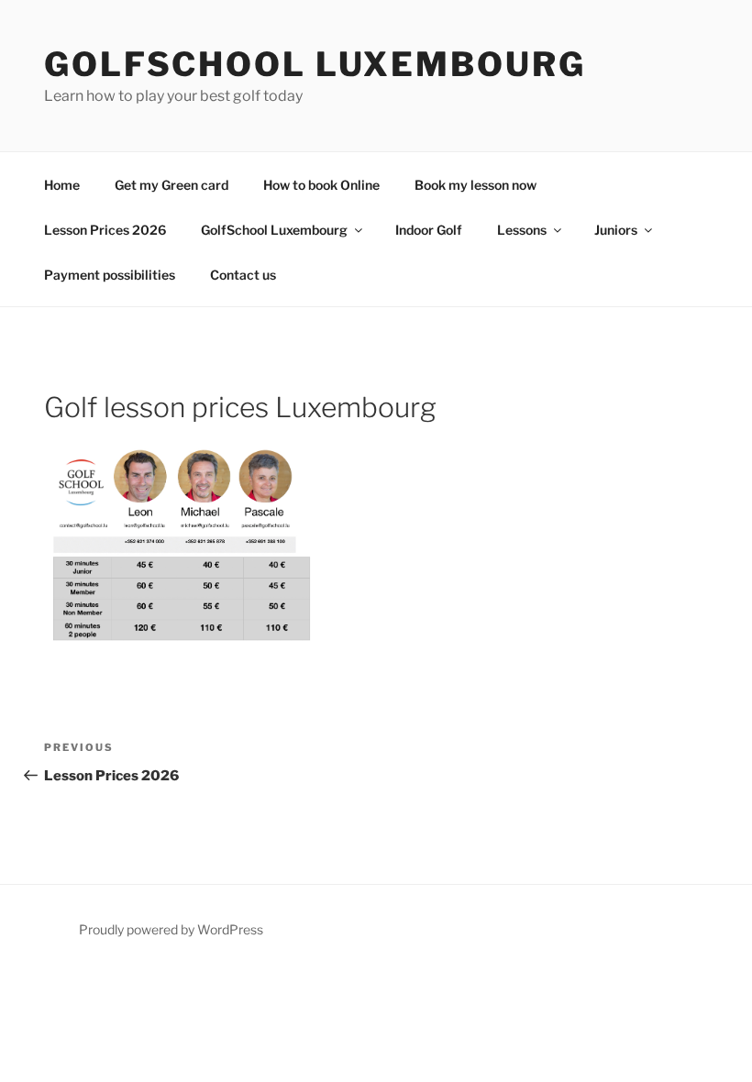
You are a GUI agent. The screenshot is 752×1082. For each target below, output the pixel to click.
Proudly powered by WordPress (171, 929)
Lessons (522, 229)
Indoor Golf (428, 229)
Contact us (243, 274)
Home (62, 185)
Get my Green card (171, 185)
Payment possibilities (109, 274)
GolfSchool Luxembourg (314, 64)
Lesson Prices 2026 (105, 229)
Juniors (615, 229)
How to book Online (321, 185)
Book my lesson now (475, 185)
